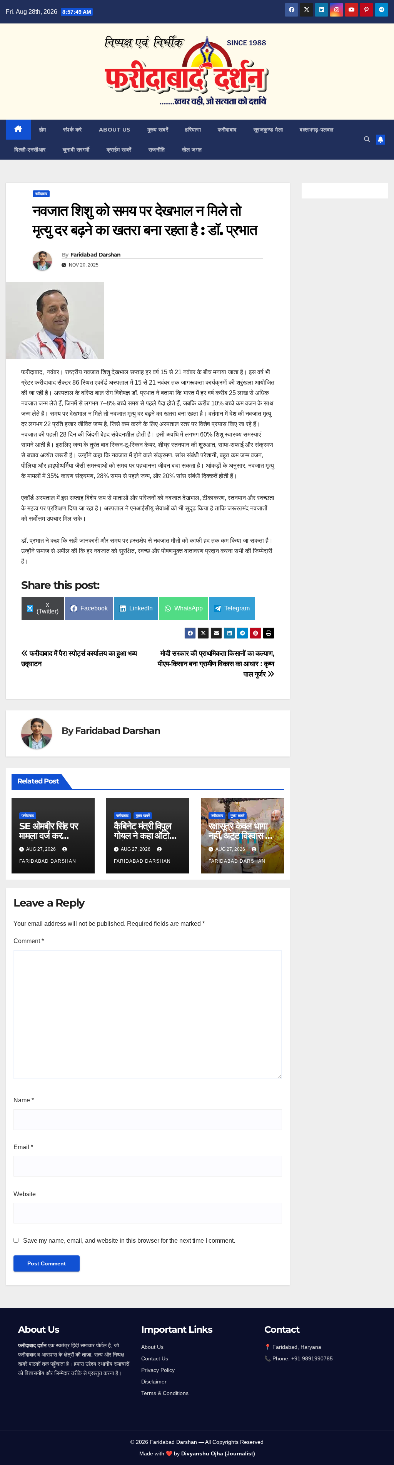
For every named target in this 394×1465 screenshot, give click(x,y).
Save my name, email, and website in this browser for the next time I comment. (129, 1240)
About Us (152, 1347)
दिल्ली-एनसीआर (30, 149)
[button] (367, 139)
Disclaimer (154, 1381)
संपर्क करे (72, 129)
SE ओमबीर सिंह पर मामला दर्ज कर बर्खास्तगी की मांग (48, 835)
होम (42, 129)
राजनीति (157, 149)
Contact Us (154, 1358)
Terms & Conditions (165, 1393)
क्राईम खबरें (119, 149)
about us (114, 129)
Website (24, 1194)
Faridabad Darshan (95, 254)
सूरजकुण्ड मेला (268, 129)
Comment (28, 941)
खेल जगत (192, 149)
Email (23, 1147)
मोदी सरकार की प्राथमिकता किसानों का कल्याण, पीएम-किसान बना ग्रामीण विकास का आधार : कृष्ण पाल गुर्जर (216, 663)
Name (23, 1100)
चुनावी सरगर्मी (76, 149)
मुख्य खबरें (158, 129)
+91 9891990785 (312, 1358)
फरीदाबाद (227, 129)
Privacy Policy (158, 1370)
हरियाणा (193, 129)
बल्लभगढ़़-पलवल (317, 129)
